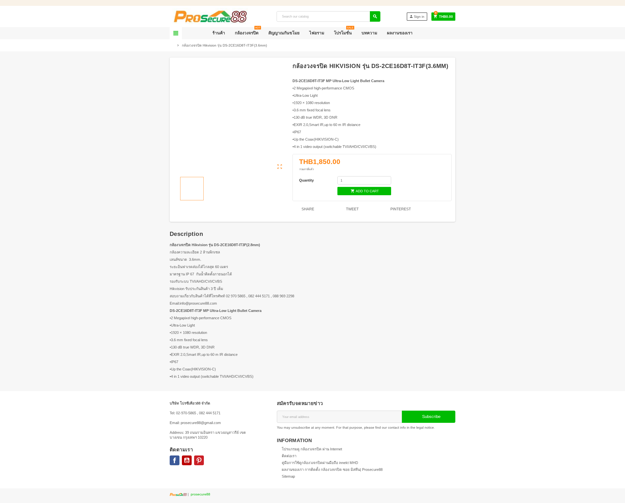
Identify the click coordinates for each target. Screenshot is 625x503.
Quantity (306, 180)
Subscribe (430, 416)
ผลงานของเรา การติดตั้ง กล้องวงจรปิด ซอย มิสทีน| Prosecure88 (332, 469)
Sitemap (288, 476)
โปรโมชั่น (344, 31)
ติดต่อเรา (289, 456)
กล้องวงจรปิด (247, 31)
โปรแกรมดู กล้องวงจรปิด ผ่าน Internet (312, 449)
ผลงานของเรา (400, 33)
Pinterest (400, 209)
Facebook (174, 460)
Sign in (416, 16)
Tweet (352, 209)
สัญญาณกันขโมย (284, 33)
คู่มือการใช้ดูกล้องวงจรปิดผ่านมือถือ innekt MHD (320, 463)
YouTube (187, 460)
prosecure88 (200, 494)
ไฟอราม (316, 33)
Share (307, 209)
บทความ (369, 33)
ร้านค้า (218, 33)
